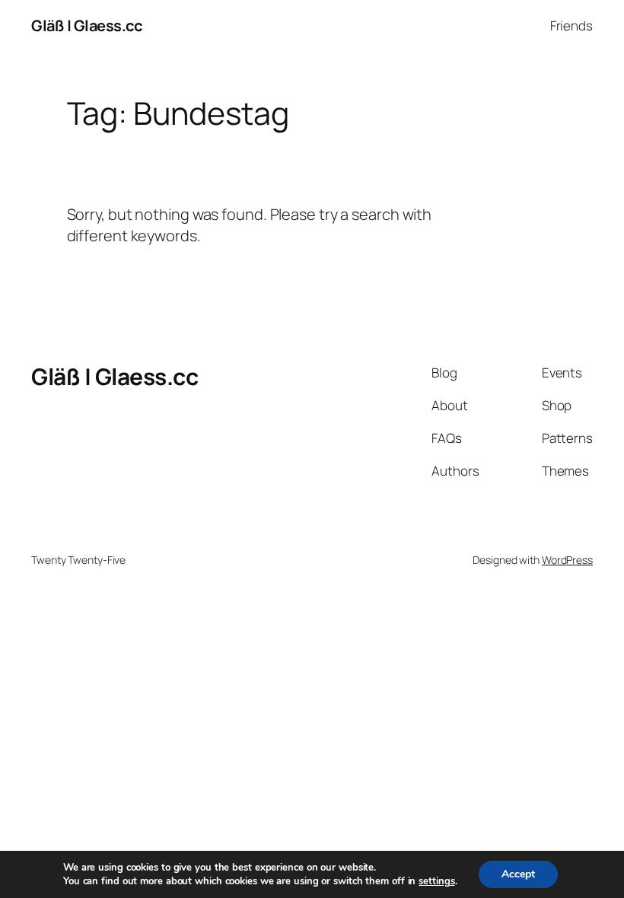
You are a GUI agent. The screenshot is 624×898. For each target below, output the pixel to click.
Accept (518, 874)
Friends (571, 25)
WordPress (567, 559)
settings (436, 881)
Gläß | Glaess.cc (86, 25)
